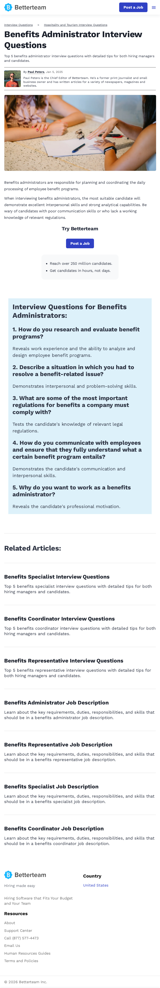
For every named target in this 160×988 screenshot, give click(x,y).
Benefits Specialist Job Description (51, 786)
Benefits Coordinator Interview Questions (59, 619)
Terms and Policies (21, 961)
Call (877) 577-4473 (21, 938)
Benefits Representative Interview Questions (63, 660)
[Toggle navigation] (154, 7)
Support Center (18, 930)
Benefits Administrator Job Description (56, 702)
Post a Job (133, 7)
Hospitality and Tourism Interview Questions (75, 25)
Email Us (12, 945)
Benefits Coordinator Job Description (54, 828)
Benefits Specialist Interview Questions (57, 577)
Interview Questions (18, 25)
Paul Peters (36, 71)
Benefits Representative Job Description (58, 744)
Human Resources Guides (27, 953)
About (9, 923)
